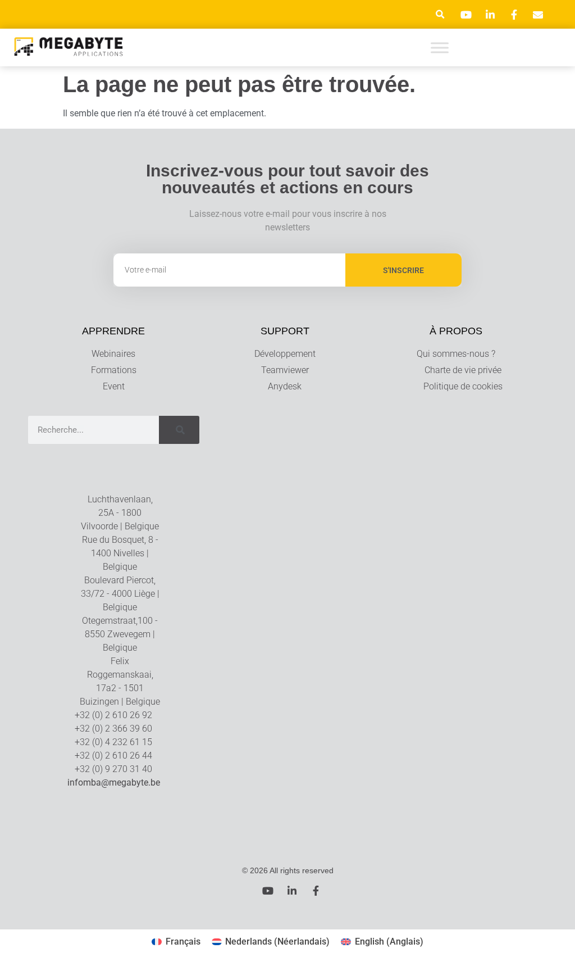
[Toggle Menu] (440, 47)
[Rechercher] (179, 430)
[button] (440, 14)
